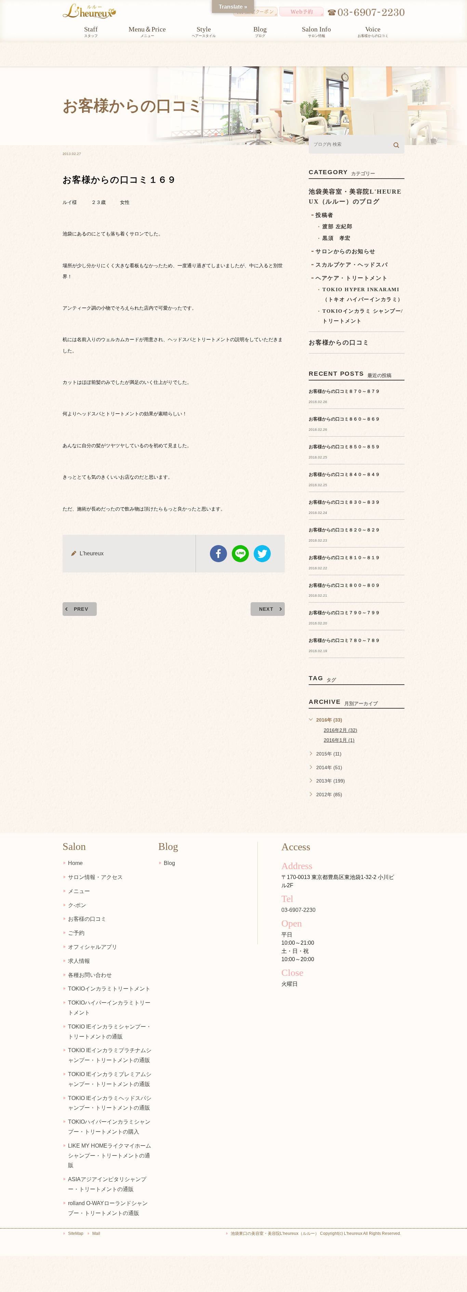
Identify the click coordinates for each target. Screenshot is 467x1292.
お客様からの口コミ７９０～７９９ (344, 612)
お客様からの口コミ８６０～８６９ (344, 419)
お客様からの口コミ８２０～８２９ (344, 529)
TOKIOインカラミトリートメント (109, 989)
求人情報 (79, 961)
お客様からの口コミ (339, 342)
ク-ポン (77, 905)
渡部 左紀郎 (337, 226)
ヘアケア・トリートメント (352, 278)
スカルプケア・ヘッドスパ (352, 265)
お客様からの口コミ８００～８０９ (344, 585)
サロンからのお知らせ (346, 251)
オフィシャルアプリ (92, 947)
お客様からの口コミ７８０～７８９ (344, 640)
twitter (262, 553)
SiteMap (75, 1233)
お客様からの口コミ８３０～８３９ (344, 502)
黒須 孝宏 (336, 238)
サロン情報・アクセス (95, 877)
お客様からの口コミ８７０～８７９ (344, 391)
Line (240, 553)
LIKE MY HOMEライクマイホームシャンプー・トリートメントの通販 (109, 1155)
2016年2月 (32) (340, 730)
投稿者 (325, 215)
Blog (169, 863)
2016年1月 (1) (339, 740)
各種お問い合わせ (90, 975)
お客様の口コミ (87, 919)
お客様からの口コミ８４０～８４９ (344, 474)
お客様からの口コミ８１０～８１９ (344, 557)
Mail (96, 1233)
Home (75, 863)
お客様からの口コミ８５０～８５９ (344, 446)
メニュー (79, 891)
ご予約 (76, 933)
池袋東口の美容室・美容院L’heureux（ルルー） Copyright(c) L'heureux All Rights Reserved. (316, 1233)
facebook (218, 553)
